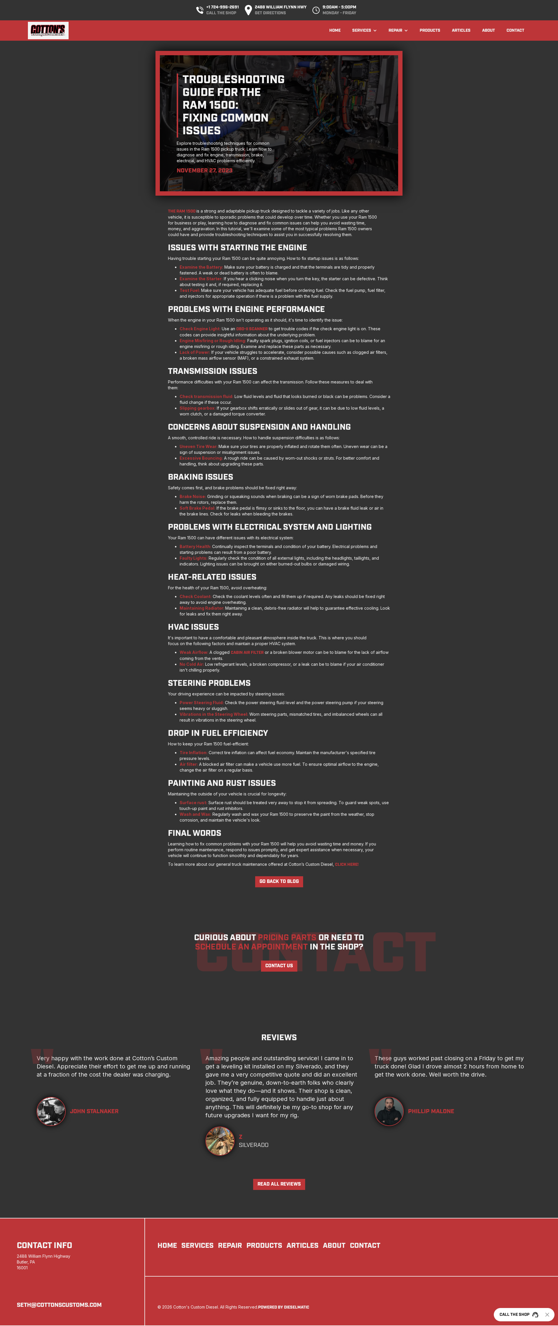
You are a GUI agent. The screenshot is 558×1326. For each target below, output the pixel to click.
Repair (230, 1245)
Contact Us (279, 966)
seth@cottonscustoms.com (59, 1305)
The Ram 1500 (182, 211)
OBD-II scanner (252, 329)
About (488, 30)
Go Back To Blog (279, 882)
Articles (461, 30)
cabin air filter (247, 652)
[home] (48, 30)
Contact (515, 30)
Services (197, 1245)
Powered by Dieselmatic (283, 1307)
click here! (347, 864)
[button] (364, 30)
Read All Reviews (279, 1184)
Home (335, 30)
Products (430, 30)
